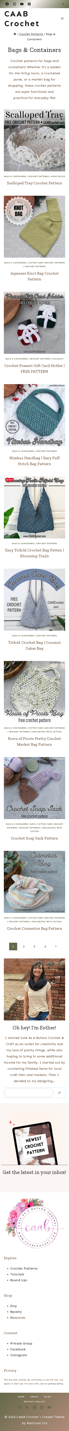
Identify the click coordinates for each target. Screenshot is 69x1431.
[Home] (14, 34)
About (34, 1397)
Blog (47, 1397)
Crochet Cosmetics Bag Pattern (34, 928)
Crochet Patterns (38, 176)
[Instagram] (14, 4)
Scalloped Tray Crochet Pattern (34, 183)
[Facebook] (7, 4)
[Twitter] (27, 1407)
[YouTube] (22, 4)
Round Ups (18, 1280)
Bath (32, 824)
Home (21, 1397)
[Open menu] (62, 18)
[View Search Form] (63, 4)
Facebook (18, 1349)
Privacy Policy (34, 1401)
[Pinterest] (29, 4)
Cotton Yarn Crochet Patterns (46, 263)
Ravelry (16, 1312)
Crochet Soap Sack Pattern (34, 838)
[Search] (59, 1092)
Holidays (57, 359)
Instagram (18, 1355)
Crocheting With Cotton (46, 732)
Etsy (13, 1306)
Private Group (21, 1343)
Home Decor (58, 176)
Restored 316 (37, 1423)
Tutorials (17, 1274)
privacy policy (55, 1383)
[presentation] (34, 140)
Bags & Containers (15, 176)
